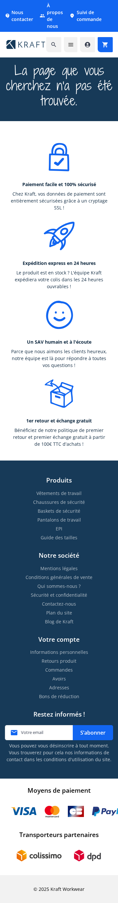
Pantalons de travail (59, 520)
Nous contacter (19, 15)
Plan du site (59, 613)
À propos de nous (51, 15)
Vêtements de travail (59, 493)
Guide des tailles (59, 537)
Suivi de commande (85, 15)
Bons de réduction (59, 696)
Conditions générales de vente (59, 577)
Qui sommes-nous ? (59, 586)
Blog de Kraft (59, 621)
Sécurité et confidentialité (59, 595)
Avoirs (59, 679)
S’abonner (93, 732)
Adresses (59, 687)
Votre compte (59, 639)
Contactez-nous (59, 604)
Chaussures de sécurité (59, 502)
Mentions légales (59, 568)
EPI (59, 529)
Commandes (59, 670)
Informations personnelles (59, 652)
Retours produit (59, 661)
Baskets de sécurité (59, 511)
